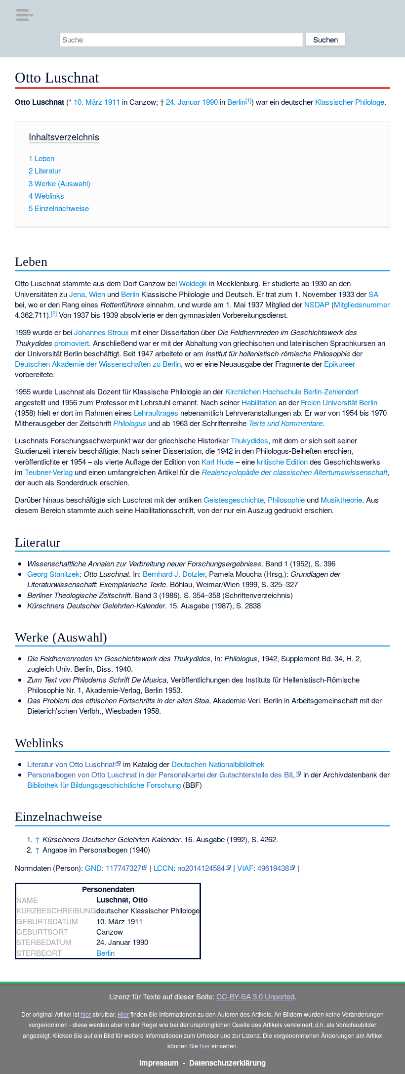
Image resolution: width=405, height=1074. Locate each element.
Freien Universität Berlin (339, 402)
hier (86, 1014)
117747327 (123, 867)
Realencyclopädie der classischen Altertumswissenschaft (294, 472)
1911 (112, 101)
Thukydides (249, 440)
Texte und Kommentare (285, 423)
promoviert (71, 343)
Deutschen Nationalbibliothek (218, 764)
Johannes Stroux (101, 332)
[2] (54, 313)
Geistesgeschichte (233, 499)
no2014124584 (201, 867)
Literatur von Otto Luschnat (71, 764)
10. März (88, 101)
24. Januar (183, 101)
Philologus (129, 423)
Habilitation (259, 402)
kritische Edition (282, 461)
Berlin (236, 101)
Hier (123, 1014)
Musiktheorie (341, 499)
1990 (210, 101)
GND (93, 867)
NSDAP (316, 304)
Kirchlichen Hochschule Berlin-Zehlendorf (291, 391)
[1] (248, 100)
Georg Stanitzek (53, 573)
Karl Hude (218, 461)
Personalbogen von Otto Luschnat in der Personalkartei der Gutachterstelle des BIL (161, 774)
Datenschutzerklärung (227, 1062)
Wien (97, 294)
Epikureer (339, 363)
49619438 (273, 867)
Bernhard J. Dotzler (174, 573)
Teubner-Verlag (49, 472)
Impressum (159, 1062)
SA (373, 294)
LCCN (163, 867)
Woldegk (193, 283)
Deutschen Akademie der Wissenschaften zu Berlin (98, 363)
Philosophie (286, 499)
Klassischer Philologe (349, 101)
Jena (77, 294)
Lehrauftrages (156, 412)
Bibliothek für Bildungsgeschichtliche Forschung (104, 784)
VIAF (245, 867)
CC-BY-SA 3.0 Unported (255, 996)
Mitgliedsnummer (362, 304)
